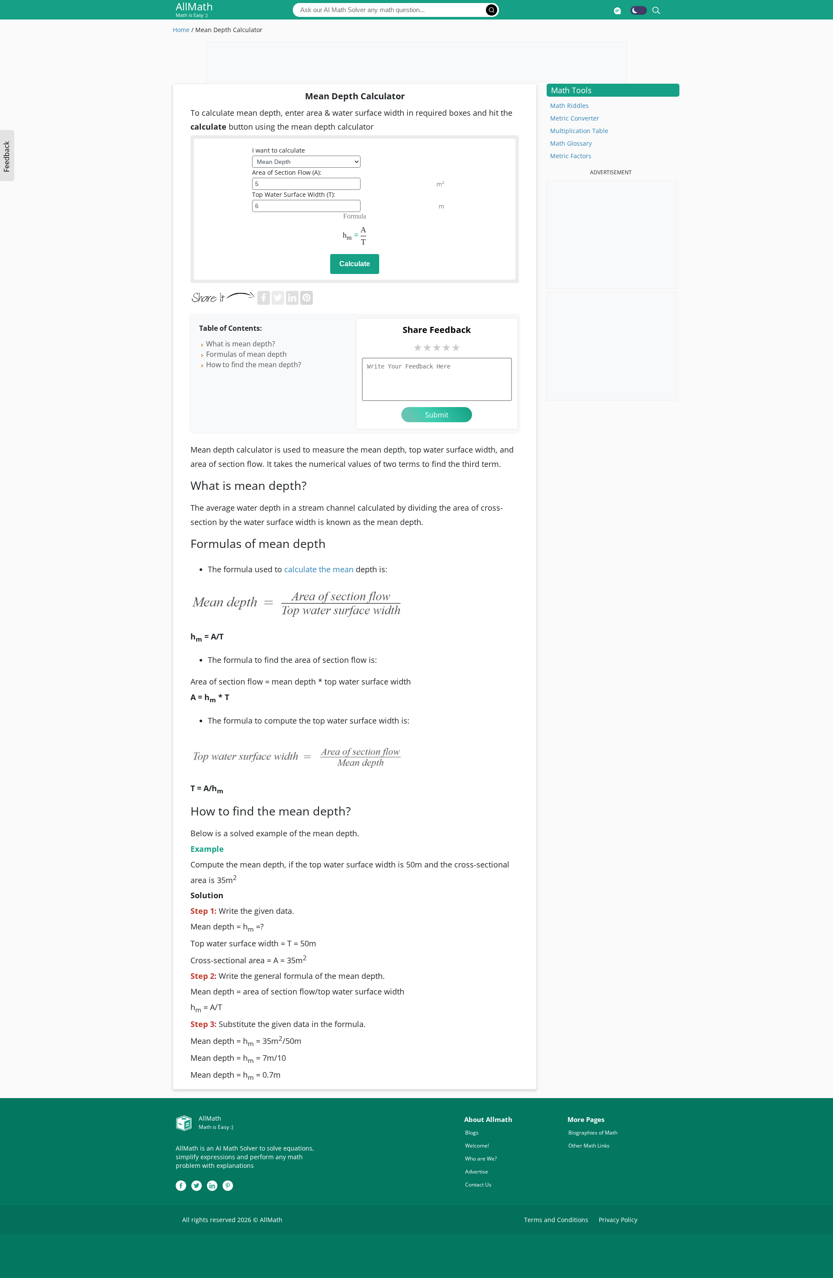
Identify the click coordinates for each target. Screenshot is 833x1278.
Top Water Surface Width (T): (293, 194)
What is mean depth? (240, 343)
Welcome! (477, 1145)
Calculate (354, 263)
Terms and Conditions (556, 1220)
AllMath (194, 10)
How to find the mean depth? (253, 364)
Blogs (472, 1132)
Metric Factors (570, 156)
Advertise (476, 1171)
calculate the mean (319, 569)
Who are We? (481, 1158)
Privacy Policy (618, 1220)
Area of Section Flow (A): (286, 172)
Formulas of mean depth (246, 354)
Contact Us (478, 1184)
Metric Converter (574, 118)
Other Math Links (589, 1145)
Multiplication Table (579, 131)
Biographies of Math (592, 1132)
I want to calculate (278, 150)
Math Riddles (569, 105)
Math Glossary (571, 143)
